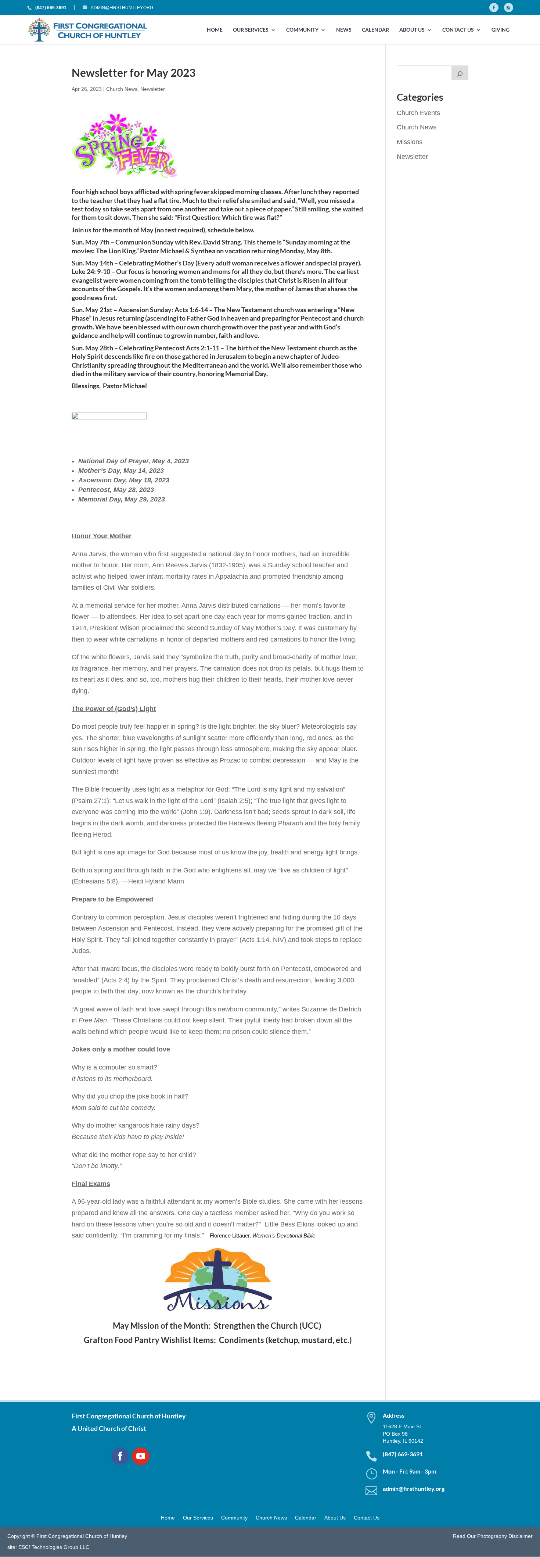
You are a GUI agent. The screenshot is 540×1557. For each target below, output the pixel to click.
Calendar (375, 30)
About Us (412, 30)
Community (302, 30)
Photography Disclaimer (505, 1536)
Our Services (251, 30)
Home (215, 30)
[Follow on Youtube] (141, 1456)
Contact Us (458, 30)
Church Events (418, 113)
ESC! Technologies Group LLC (53, 1547)
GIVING (501, 30)
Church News (121, 89)
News (344, 30)
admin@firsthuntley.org (413, 1488)
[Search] (459, 72)
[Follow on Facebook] (120, 1456)
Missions (409, 142)
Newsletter (152, 89)
